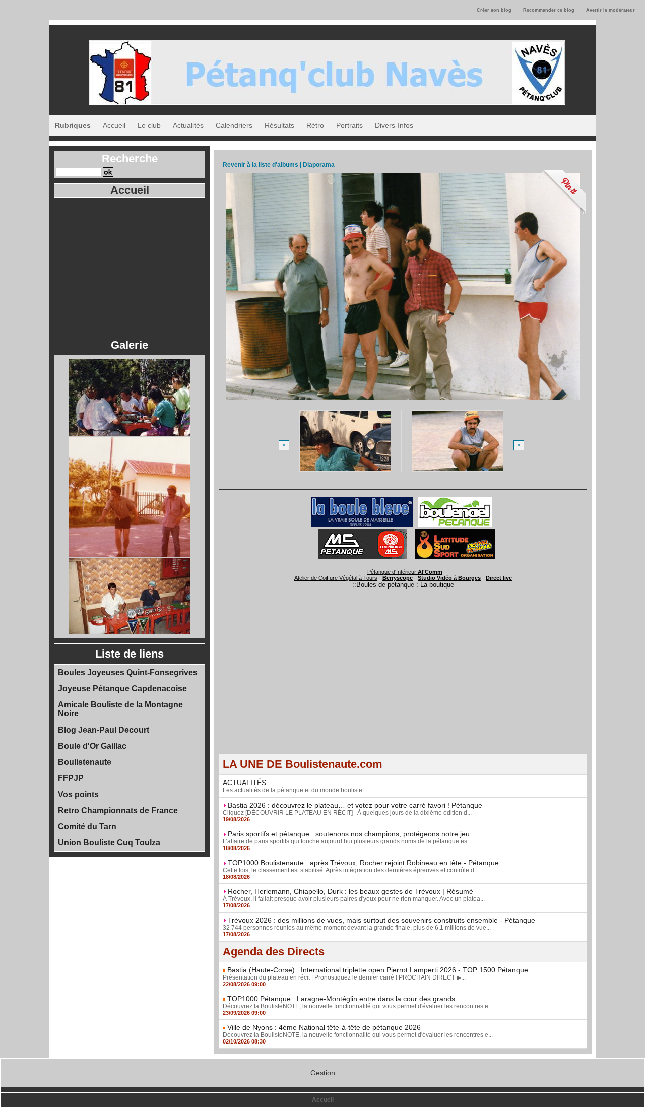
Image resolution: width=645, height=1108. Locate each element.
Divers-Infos (394, 125)
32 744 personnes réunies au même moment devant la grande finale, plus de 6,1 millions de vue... (357, 927)
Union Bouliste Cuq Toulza (109, 842)
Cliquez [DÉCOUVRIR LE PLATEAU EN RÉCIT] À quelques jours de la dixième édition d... (347, 812)
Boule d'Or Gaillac (92, 746)
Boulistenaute (84, 762)
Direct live (499, 578)
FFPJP (71, 778)
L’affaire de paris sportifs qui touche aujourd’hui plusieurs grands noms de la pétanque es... (347, 841)
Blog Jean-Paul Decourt (103, 730)
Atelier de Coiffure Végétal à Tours (335, 578)
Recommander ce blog (548, 10)
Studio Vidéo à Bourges (449, 578)
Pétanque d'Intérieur (404, 572)
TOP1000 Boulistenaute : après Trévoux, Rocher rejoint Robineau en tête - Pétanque (363, 863)
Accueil (114, 125)
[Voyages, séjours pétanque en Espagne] (455, 532)
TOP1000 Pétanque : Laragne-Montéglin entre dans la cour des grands (341, 999)
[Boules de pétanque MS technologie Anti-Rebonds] (362, 532)
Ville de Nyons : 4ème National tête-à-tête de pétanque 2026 (324, 1027)
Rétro (315, 125)
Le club (149, 125)
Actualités (188, 125)
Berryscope (397, 578)
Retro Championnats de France (118, 810)
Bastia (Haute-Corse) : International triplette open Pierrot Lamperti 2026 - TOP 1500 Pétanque (377, 970)
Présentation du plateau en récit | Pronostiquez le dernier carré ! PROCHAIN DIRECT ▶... (344, 977)
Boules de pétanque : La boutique (405, 585)
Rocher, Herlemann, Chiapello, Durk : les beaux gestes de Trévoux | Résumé (350, 891)
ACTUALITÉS (244, 782)
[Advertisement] (129, 266)
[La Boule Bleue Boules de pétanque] (362, 500)
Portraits (349, 125)
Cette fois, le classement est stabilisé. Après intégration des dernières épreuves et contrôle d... (351, 870)
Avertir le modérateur (610, 10)
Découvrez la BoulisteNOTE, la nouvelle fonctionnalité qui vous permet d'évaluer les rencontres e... (358, 1006)
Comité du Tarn (87, 826)
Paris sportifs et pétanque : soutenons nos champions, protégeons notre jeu (349, 834)
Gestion (322, 1073)
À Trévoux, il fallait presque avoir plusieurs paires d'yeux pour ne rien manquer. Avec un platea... (354, 898)
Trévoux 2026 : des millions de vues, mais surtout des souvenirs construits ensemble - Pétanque (381, 920)
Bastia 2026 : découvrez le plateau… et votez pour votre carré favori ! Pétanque (355, 805)
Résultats (279, 125)
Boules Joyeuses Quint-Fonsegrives (128, 672)
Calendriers (234, 125)
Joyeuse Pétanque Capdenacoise (122, 688)
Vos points (78, 794)
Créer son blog (494, 10)
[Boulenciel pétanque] (455, 500)
